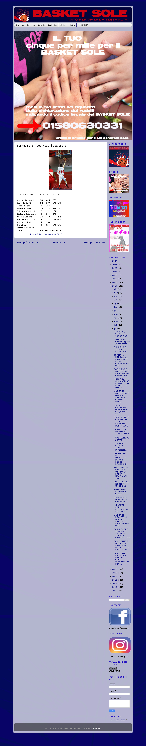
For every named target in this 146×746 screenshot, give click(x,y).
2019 (115, 278)
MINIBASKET (83, 25)
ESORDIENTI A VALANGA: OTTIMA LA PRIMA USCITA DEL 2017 (121, 473)
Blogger (97, 728)
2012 (115, 583)
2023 (115, 264)
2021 (115, 271)
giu (116, 310)
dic (115, 289)
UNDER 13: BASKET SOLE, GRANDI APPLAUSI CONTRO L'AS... (122, 396)
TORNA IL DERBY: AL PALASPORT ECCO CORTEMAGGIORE (121, 360)
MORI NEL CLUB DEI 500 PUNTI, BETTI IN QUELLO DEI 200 (121, 383)
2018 (115, 282)
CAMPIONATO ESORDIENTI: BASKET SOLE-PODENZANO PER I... (121, 558)
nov (116, 292)
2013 (115, 580)
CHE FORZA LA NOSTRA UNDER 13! (121, 483)
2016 (115, 569)
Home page (20, 25)
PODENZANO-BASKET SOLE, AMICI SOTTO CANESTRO (122, 372)
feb (116, 325)
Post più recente (27, 242)
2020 (115, 275)
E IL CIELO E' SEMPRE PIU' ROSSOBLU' (121, 349)
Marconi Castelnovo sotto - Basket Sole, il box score (121, 409)
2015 (115, 572)
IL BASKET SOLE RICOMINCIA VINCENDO (121, 508)
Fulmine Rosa (52, 25)
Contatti (72, 25)
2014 (115, 576)
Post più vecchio (94, 242)
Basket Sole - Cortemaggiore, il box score (122, 341)
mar (116, 321)
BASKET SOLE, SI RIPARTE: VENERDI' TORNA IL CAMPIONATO (122, 533)
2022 (115, 268)
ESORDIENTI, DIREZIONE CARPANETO (121, 499)
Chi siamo (63, 25)
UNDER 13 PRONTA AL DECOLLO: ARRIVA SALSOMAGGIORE (121, 520)
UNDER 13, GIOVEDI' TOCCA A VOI (121, 333)
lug (116, 307)
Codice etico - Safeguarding (36, 25)
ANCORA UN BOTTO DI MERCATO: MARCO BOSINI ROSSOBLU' (120, 458)
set (116, 299)
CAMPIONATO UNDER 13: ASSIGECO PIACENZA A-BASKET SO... (121, 545)
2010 (115, 590)
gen (116, 328)
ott (116, 296)
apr (116, 317)
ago (116, 303)
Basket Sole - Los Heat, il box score (120, 491)
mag (116, 314)
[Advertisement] (60, 261)
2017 (115, 286)
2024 (115, 261)
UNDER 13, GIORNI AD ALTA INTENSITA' (120, 446)
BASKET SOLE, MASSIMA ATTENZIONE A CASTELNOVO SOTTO (121, 434)
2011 (115, 587)
